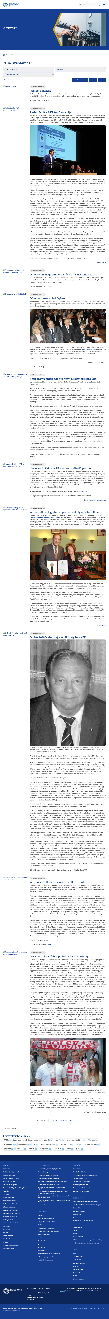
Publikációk (77, 1214)
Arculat (5, 1232)
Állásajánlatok (8, 1220)
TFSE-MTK (58, 1149)
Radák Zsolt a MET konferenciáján (51, 112)
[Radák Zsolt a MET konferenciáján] (15, 109)
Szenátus (6, 1194)
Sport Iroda (41, 1241)
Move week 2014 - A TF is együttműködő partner (61, 468)
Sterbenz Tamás (91, 1144)
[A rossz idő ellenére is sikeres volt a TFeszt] (15, 879)
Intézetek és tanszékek (81, 1191)
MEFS (104, 625)
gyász (79, 1149)
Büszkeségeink (78, 1257)
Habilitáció (76, 1224)
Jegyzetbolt (42, 1250)
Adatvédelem (94, 1308)
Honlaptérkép (83, 1308)
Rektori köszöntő (9, 1175)
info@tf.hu (30, 1299)
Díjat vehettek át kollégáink (47, 298)
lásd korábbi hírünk (89, 349)
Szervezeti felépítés (10, 1185)
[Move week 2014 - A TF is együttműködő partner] (15, 465)
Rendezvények (8, 1235)
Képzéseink (77, 1169)
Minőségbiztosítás (9, 1200)
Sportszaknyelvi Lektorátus (82, 1188)
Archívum (76, 1276)
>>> (46, 940)
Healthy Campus (8, 1239)
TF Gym (5, 1242)
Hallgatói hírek (78, 1260)
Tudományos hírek (79, 1263)
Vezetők (6, 1191)
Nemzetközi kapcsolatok (11, 1213)
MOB (104, 262)
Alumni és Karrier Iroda (11, 1223)
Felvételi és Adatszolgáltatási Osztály (85, 1175)
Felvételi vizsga (43, 1172)
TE (78, 1144)
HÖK (39, 1238)
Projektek (6, 1229)
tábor (70, 1149)
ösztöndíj (21, 1149)
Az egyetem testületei (10, 1210)
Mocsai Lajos (67, 1144)
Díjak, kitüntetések (9, 1207)
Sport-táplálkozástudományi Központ (85, 1201)
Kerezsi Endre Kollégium (46, 1228)
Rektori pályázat (40, 90)
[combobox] (90, 4)
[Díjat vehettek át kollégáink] (15, 294)
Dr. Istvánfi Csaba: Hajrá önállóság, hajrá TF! (58, 637)
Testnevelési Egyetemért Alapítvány (15, 1188)
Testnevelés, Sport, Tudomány (83, 1221)
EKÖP (75, 1233)
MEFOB (33, 1149)
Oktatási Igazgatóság (80, 1178)
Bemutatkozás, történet (11, 1178)
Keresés (79, 80)
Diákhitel (41, 1225)
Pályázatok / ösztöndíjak (46, 1222)
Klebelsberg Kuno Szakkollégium (49, 1231)
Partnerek (6, 1226)
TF (35, 1144)
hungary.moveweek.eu (97, 500)
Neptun (40, 1215)
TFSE (7, 1140)
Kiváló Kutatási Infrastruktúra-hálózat (86, 1243)
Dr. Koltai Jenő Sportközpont (12, 1204)
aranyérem (45, 1149)
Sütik (103, 1308)
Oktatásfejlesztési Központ (82, 1181)
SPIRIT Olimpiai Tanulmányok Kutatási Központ (89, 1240)
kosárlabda (9, 1144)
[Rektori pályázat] (15, 86)
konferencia (24, 1144)
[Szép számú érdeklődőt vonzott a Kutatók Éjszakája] (15, 375)
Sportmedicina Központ (11, 1245)
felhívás (92, 1140)
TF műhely (41, 1247)
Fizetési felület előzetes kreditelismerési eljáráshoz (52, 1188)
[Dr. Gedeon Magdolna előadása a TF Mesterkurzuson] (15, 271)
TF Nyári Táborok (8, 1248)
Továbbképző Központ (80, 1185)
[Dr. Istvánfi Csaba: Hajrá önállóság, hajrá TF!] (15, 634)
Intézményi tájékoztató (46, 1257)
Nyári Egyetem (78, 1236)
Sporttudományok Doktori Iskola (27, 1140)
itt (45, 100)
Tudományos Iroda (79, 1211)
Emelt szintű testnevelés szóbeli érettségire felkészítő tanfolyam (54, 1196)
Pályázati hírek (78, 1269)
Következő (63, 1120)
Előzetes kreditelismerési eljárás (49, 1185)
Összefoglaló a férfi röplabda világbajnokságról (60, 956)
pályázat (8, 1149)
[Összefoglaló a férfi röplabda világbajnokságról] (15, 953)
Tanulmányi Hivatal (79, 1172)
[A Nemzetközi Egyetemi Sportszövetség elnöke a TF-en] (15, 509)
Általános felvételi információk (48, 1175)
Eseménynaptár (78, 1279)
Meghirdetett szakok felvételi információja (52, 1181)
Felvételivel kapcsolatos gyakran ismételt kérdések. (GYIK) (54, 1201)
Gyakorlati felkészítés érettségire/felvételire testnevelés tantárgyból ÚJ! (53, 1192)
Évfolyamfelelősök (44, 1234)
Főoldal (74, 1308)
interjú (47, 1140)
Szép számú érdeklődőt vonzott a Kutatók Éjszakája (63, 378)
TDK (74, 1217)
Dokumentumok (8, 1197)
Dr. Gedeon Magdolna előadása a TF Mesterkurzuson (63, 274)
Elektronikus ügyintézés (11, 1172)
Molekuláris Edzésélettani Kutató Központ (87, 1205)
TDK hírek (76, 1266)
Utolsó (71, 1120)
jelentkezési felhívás (76, 1140)
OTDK (75, 1230)
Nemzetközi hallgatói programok (49, 1253)
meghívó (59, 1140)
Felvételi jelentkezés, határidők (48, 1178)
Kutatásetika (77, 1227)
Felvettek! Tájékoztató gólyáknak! (49, 1169)
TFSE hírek (76, 1272)
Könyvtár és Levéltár (10, 1216)
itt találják (83, 491)
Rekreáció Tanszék (49, 1144)
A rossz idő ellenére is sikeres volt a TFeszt (57, 882)
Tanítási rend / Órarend (46, 1218)
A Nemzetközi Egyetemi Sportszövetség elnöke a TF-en (65, 512)
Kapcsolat (6, 1169)
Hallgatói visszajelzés (45, 1260)
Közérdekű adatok (9, 1181)
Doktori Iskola (77, 1208)
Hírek (75, 1253)
